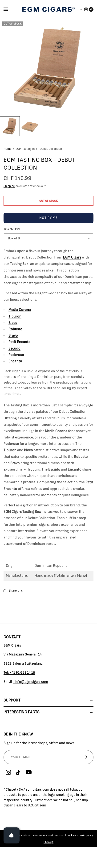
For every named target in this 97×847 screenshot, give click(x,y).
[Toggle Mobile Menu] (9, 9)
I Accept (48, 842)
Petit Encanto (19, 342)
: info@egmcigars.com (30, 682)
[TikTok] (18, 773)
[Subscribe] (87, 757)
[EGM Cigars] (48, 9)
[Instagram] (8, 772)
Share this (15, 590)
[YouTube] (28, 772)
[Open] (12, 835)
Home (8, 148)
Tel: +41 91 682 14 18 (19, 672)
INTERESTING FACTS (22, 712)
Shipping (9, 186)
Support (12, 700)
